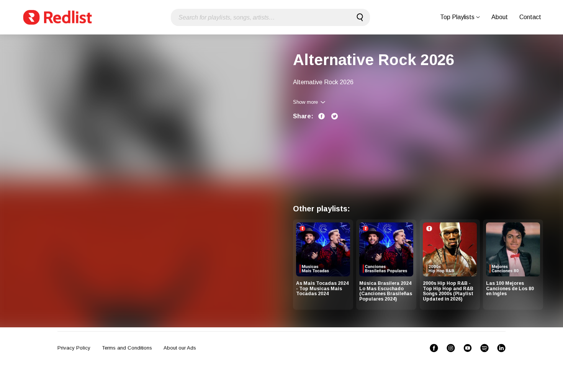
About (499, 17)
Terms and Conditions (127, 348)
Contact (530, 17)
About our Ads (180, 348)
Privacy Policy (73, 348)
